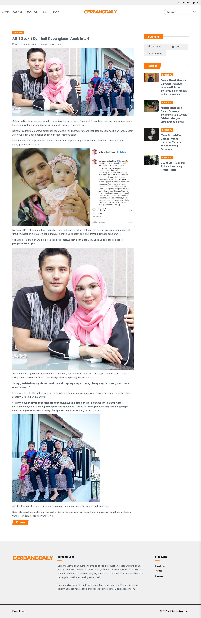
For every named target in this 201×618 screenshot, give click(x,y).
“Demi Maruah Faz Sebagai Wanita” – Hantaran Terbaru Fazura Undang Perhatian (171, 142)
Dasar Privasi (19, 611)
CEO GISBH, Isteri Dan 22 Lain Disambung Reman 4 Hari (173, 166)
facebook (156, 46)
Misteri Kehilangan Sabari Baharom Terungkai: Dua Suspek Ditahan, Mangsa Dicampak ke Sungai (174, 114)
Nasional (17, 12)
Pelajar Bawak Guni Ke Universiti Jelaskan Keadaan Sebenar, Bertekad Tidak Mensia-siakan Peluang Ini (174, 87)
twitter (179, 46)
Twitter (158, 570)
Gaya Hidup (32, 12)
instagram (156, 53)
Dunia (56, 12)
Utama (5, 12)
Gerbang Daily (28, 44)
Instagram (160, 576)
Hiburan (18, 33)
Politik (45, 12)
